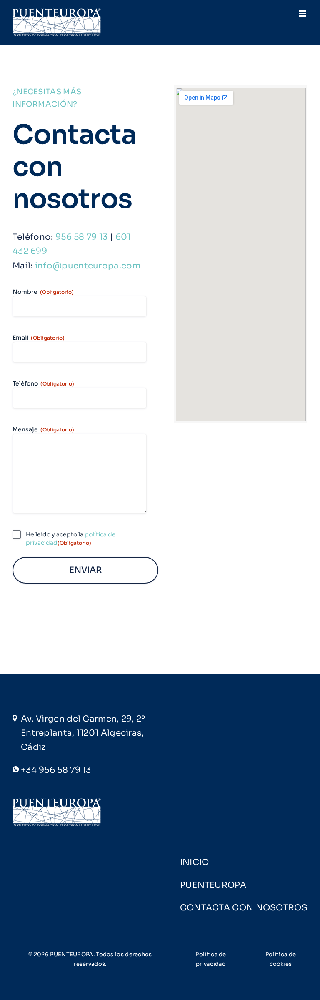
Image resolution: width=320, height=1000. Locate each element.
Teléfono (43, 383)
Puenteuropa (213, 885)
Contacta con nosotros (244, 907)
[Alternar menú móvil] (303, 13)
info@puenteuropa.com (87, 266)
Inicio (194, 862)
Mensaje (43, 429)
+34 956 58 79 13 (56, 770)
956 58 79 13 (81, 237)
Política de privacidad (210, 959)
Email (38, 337)
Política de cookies (280, 959)
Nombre (43, 292)
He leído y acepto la (71, 538)
